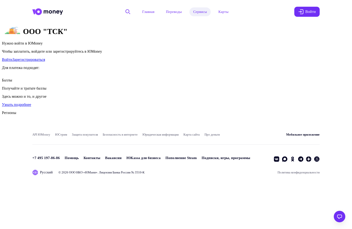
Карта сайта (191, 134)
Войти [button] (310, 12)
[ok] (292, 159)
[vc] (317, 159)
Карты (223, 12)
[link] (7, 59)
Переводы (174, 12)
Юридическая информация (160, 134)
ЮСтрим (61, 134)
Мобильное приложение (303, 134)
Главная (148, 12)
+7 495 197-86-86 (46, 158)
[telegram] (301, 159)
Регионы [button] (9, 113)
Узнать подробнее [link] (16, 105)
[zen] (309, 159)
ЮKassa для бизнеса (143, 158)
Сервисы (200, 12)
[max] (285, 159)
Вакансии (113, 158)
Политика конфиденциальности (299, 172)
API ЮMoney (41, 134)
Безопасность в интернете (120, 134)
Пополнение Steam (181, 158)
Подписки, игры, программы (226, 158)
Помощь (72, 158)
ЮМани (90, 172)
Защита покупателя (85, 134)
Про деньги (212, 134)
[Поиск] (128, 12)
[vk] (276, 159)
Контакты (92, 158)
